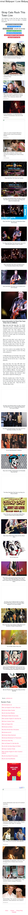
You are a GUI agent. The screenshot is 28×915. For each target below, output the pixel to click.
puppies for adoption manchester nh (14, 24)
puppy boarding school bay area (14, 33)
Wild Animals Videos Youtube (8, 710)
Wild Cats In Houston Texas (8, 721)
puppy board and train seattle (14, 26)
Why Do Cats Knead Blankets (8, 758)
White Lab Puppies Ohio (7, 724)
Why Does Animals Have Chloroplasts (10, 729)
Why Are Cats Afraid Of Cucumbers (10, 756)
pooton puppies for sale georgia (14, 31)
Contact (12, 910)
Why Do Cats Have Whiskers (8, 713)
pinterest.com (9, 698)
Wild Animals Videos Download (9, 735)
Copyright (14, 912)
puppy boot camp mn (8, 28)
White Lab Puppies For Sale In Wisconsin (11, 707)
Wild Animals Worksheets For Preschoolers (11, 738)
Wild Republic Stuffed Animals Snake (10, 715)
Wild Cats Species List (7, 704)
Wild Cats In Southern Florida (8, 749)
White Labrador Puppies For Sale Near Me (11, 718)
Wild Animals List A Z (6, 732)
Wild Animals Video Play (7, 740)
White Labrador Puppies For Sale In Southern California (12, 752)
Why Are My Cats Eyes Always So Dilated (11, 746)
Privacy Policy (19, 910)
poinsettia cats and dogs (19, 28)
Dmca (6, 910)
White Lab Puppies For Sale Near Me (10, 743)
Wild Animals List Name (7, 727)
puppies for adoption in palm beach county (14, 35)
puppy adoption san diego (14, 37)
